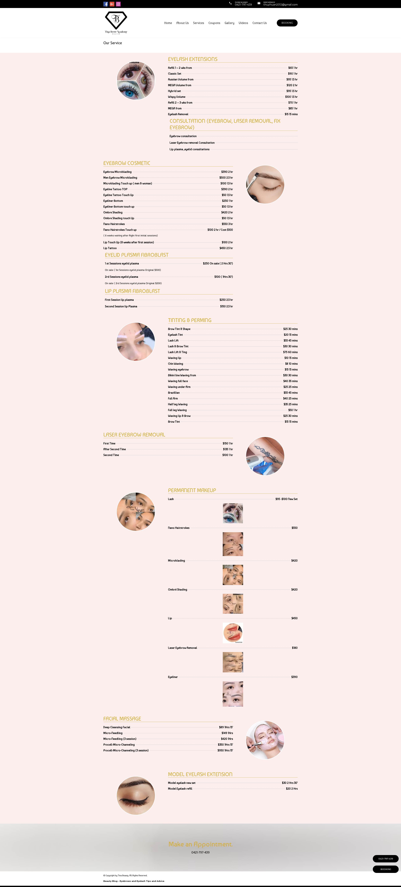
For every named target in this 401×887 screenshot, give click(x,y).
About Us (182, 23)
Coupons (214, 23)
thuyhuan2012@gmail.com (280, 4)
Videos (243, 23)
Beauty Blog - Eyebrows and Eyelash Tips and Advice (133, 881)
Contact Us (260, 23)
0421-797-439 (243, 4)
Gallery (229, 23)
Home (168, 23)
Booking (287, 22)
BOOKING (385, 869)
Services (198, 23)
